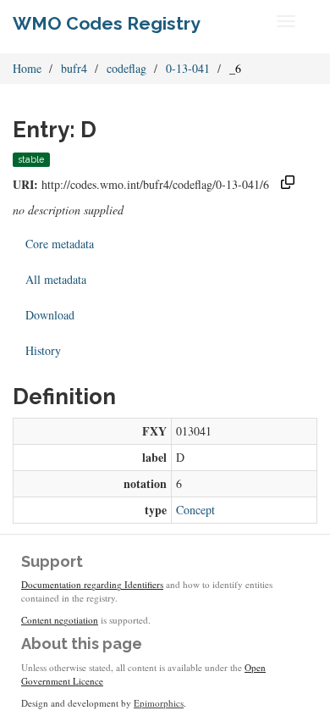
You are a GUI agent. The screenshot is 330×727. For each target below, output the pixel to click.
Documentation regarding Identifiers (92, 584)
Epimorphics (159, 702)
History (43, 350)
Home (27, 68)
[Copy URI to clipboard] (287, 184)
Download (49, 315)
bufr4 (74, 68)
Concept (195, 510)
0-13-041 (188, 68)
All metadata (55, 279)
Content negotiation (59, 619)
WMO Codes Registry (107, 23)
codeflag (126, 68)
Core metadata (59, 244)
